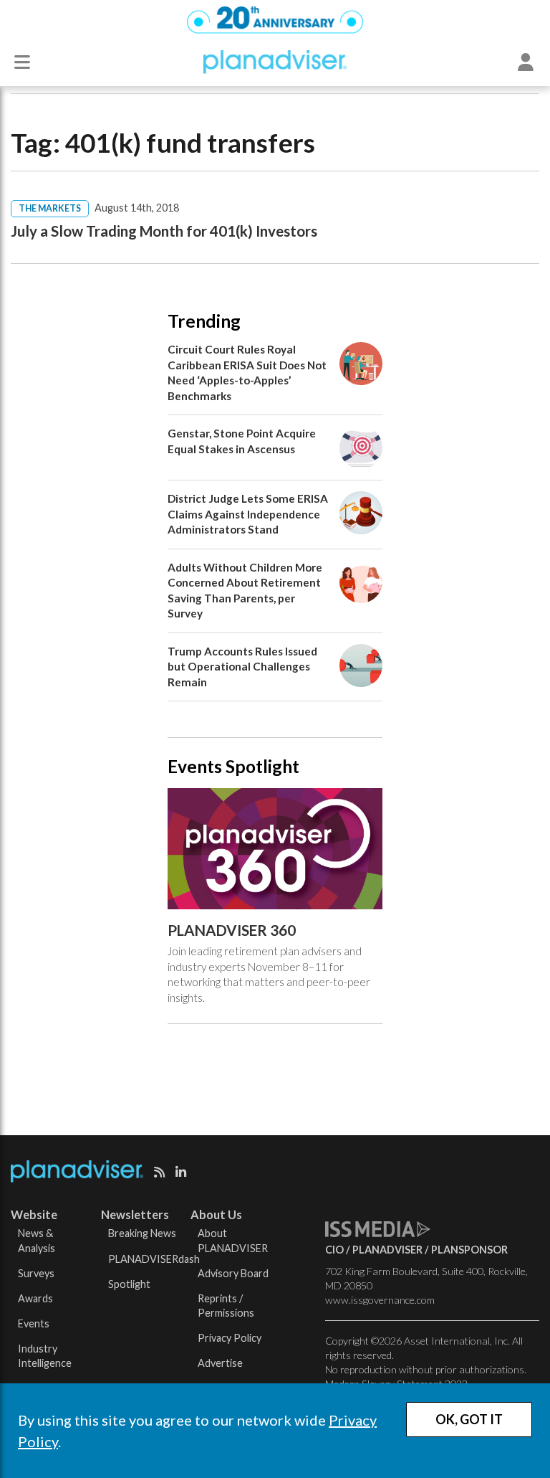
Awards (35, 1298)
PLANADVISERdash (154, 1259)
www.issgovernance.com (380, 1300)
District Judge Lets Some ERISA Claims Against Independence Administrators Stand (248, 514)
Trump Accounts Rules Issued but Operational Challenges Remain (242, 666)
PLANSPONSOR (469, 1249)
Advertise (220, 1363)
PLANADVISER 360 (232, 930)
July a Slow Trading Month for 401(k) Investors (164, 231)
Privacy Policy (229, 1338)
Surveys (36, 1273)
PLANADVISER (387, 1249)
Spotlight (129, 1284)
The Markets (50, 208)
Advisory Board (233, 1273)
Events (33, 1323)
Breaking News (142, 1233)
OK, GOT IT (469, 1419)
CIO (334, 1249)
